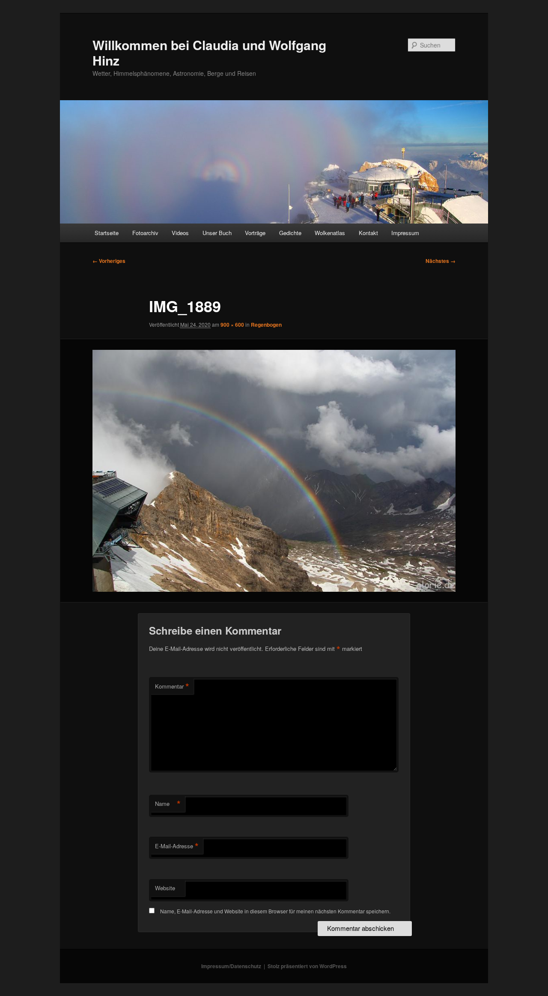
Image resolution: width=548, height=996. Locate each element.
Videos (180, 233)
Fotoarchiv (145, 233)
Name (168, 804)
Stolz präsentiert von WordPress (307, 966)
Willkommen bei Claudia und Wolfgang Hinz (209, 52)
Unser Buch (217, 233)
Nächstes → (441, 261)
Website (165, 888)
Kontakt (368, 233)
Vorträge (255, 233)
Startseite (107, 233)
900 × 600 (232, 324)
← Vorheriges (108, 261)
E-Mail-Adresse (177, 846)
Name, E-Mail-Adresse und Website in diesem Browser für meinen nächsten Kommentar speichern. (275, 911)
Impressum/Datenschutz (231, 966)
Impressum (405, 233)
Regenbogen (266, 324)
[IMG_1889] (274, 471)
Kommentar (172, 686)
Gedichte (290, 233)
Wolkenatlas (330, 233)
